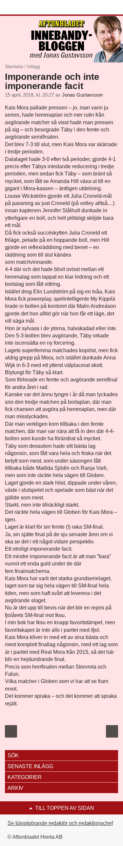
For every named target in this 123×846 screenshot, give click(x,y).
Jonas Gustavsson (82, 95)
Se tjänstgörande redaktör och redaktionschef (60, 823)
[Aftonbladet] (29, 7)
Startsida (14, 66)
